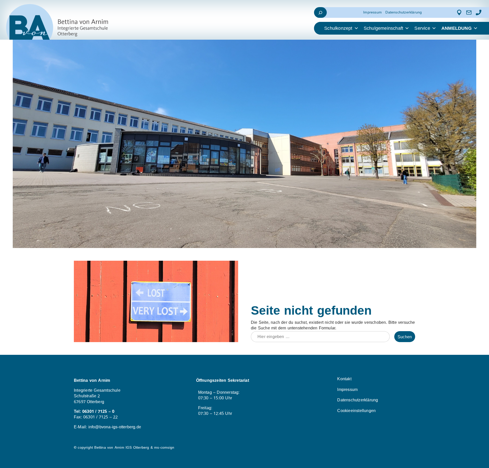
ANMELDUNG (456, 28)
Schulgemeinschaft (383, 28)
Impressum (372, 12)
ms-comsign (164, 447)
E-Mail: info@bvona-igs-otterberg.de (107, 427)
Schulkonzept (338, 28)
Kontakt (344, 379)
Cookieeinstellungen (356, 411)
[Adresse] (459, 12)
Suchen (405, 337)
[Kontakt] (469, 12)
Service (422, 28)
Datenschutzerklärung (403, 12)
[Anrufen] (478, 12)
